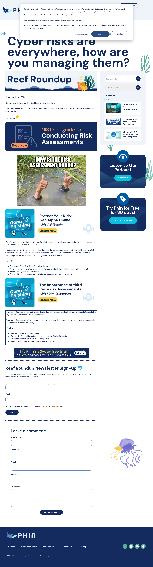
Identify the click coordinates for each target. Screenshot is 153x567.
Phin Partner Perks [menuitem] (28, 547)
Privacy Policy (42, 406)
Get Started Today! (123, 220)
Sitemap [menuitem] (82, 547)
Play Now (123, 177)
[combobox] (122, 78)
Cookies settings (81, 34)
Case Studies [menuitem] (48, 547)
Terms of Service (55, 406)
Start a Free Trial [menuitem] (66, 547)
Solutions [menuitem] (11, 547)
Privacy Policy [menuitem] (44, 556)
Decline (120, 34)
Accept (100, 34)
